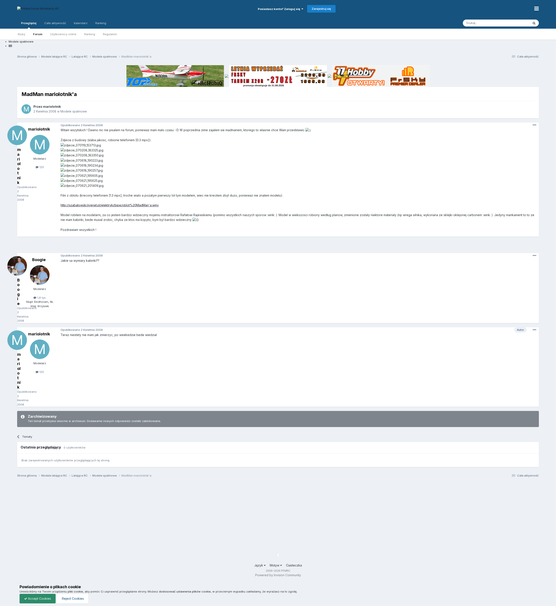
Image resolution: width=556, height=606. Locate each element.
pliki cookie (75, 591)
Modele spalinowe (73, 111)
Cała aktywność (55, 23)
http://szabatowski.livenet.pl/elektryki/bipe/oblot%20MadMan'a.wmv (110, 205)
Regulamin (110, 34)
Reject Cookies (72, 598)
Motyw (275, 565)
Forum (37, 34)
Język (259, 565)
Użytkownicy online (63, 34)
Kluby (21, 34)
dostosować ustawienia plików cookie (185, 591)
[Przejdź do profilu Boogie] (40, 275)
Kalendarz (81, 23)
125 (41, 167)
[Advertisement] (278, 246)
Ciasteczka (294, 565)
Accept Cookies (39, 598)
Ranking (89, 34)
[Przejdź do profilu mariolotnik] (26, 109)
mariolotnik (52, 106)
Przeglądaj (28, 23)
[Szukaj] (534, 23)
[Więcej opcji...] (534, 125)
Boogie (39, 259)
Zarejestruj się (321, 8)
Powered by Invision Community (278, 575)
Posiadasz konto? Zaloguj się (279, 9)
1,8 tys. (41, 297)
